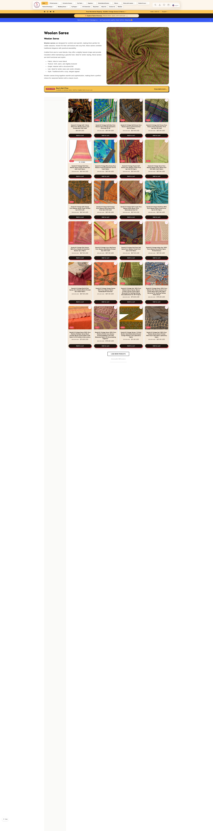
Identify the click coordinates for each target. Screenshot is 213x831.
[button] (55, 3)
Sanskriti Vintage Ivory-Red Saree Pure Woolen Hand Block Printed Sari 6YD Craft (105, 249)
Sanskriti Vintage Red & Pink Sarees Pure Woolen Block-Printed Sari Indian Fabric (80, 290)
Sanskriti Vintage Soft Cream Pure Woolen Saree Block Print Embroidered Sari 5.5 (131, 208)
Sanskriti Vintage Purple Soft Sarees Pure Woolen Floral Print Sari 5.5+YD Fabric (131, 167)
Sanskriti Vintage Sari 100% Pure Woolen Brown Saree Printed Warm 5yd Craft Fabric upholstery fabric (156, 335)
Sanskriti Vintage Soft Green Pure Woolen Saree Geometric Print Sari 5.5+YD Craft (156, 126)
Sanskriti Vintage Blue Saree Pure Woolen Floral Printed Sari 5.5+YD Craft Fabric (105, 167)
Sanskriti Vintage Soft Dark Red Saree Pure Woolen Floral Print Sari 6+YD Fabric (131, 249)
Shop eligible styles (160, 89)
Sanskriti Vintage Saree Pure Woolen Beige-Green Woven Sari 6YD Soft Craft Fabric (156, 167)
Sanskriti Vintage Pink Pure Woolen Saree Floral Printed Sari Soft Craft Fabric (80, 167)
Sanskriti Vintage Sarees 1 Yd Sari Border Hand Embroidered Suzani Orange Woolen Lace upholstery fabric (131, 335)
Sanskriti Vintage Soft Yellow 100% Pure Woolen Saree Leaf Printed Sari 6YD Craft (80, 126)
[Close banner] (210, 20)
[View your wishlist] (164, 5)
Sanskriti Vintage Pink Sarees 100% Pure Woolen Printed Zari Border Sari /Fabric (80, 249)
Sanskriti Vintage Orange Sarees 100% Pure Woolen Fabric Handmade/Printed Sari (105, 290)
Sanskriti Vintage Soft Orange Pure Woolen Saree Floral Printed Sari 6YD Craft (80, 208)
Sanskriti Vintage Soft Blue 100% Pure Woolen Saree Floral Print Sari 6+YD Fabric (157, 208)
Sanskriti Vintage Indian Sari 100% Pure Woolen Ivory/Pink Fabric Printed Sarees (156, 249)
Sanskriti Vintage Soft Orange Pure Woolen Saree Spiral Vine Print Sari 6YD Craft (105, 208)
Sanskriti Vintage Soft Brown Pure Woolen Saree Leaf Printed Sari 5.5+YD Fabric (131, 126)
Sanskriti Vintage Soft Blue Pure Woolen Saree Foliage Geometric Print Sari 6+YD (106, 126)
